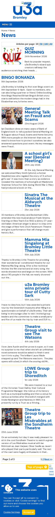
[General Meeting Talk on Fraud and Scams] (12, 115)
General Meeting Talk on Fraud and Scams (38, 114)
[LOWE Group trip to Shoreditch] (12, 375)
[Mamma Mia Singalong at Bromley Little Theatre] (12, 246)
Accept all (28, 512)
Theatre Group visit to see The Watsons (38, 332)
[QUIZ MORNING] (12, 55)
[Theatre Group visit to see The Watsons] (12, 333)
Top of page (35, 467)
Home (4, 30)
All (51, 44)
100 (46, 44)
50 (41, 44)
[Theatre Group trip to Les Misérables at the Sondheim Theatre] (12, 416)
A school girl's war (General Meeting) (38, 157)
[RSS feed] (51, 474)
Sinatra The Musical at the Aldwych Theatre (39, 200)
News (12, 30)
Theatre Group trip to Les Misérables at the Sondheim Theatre (38, 419)
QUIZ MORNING (34, 50)
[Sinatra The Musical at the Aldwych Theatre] (12, 201)
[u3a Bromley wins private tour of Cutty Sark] (12, 291)
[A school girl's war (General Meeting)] (12, 160)
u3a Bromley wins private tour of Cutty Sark (37, 290)
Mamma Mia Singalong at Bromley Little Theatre (38, 245)
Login (18, 3)
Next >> (48, 459)
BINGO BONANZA (18, 77)
